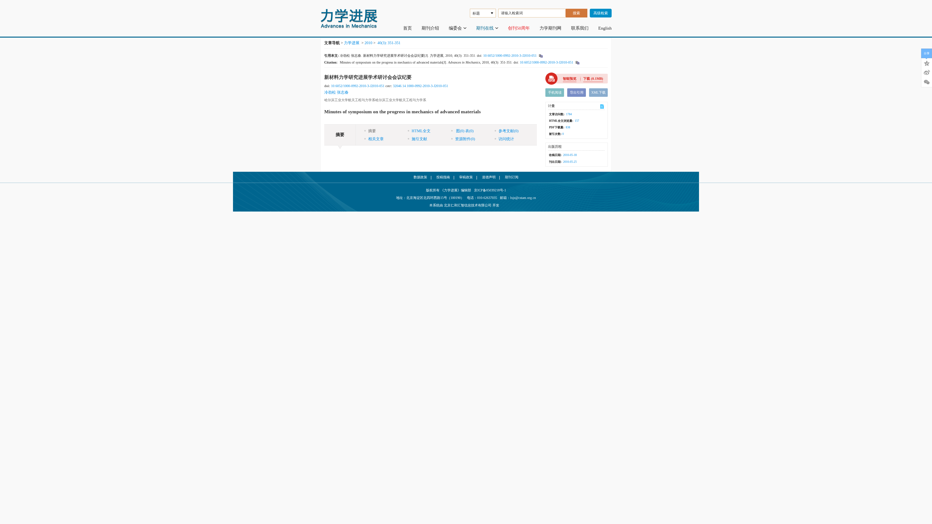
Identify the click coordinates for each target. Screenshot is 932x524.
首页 (407, 28)
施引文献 (419, 139)
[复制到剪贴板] (541, 55)
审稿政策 (466, 177)
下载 (593, 79)
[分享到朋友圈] (926, 82)
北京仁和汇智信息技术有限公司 (467, 205)
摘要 (372, 131)
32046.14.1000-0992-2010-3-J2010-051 (420, 86)
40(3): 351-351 (388, 43)
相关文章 (376, 139)
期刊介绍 (430, 28)
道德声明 (489, 177)
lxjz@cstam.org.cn (523, 198)
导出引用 (576, 92)
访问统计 (506, 139)
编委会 (455, 28)
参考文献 (508, 131)
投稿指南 (443, 177)
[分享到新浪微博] (926, 72)
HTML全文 (421, 131)
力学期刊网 (550, 28)
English (605, 28)
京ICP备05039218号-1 (488, 190)
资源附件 (465, 139)
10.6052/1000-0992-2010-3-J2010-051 (510, 55)
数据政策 (420, 177)
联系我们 (580, 28)
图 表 (464, 131)
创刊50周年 (519, 28)
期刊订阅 (511, 177)
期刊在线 (485, 28)
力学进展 (351, 43)
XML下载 (598, 92)
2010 (368, 43)
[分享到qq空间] (926, 62)
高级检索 (600, 13)
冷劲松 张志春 (336, 92)
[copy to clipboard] (577, 62)
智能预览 (569, 79)
